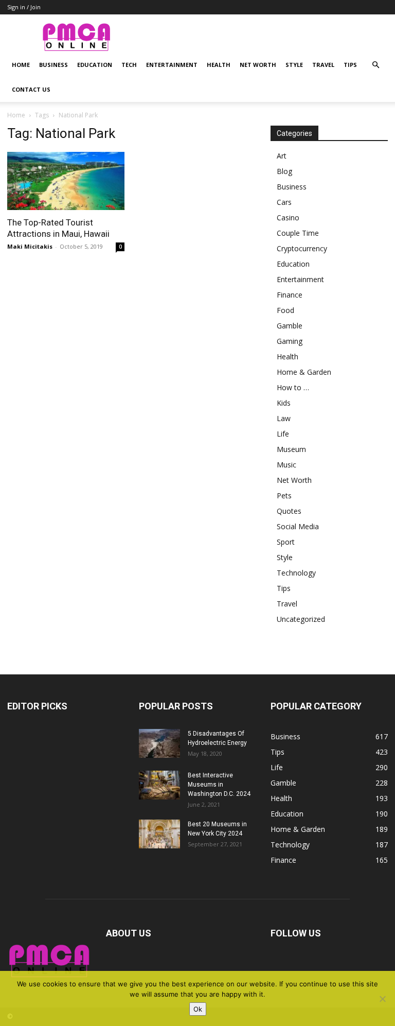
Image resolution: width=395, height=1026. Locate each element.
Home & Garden (304, 372)
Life (283, 434)
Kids (284, 403)
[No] (382, 999)
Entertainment (172, 64)
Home (21, 64)
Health (218, 64)
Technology (296, 573)
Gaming (289, 341)
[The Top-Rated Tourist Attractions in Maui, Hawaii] (65, 181)
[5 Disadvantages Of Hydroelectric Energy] (159, 743)
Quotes (289, 511)
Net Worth (258, 64)
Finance (289, 295)
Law (284, 418)
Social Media (298, 526)
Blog (284, 171)
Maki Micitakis (29, 246)
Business (53, 64)
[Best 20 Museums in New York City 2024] (159, 834)
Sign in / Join (24, 7)
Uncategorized (301, 619)
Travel (323, 64)
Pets (284, 495)
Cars (284, 202)
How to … (293, 387)
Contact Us (31, 89)
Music (286, 464)
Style (294, 64)
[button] (375, 65)
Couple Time (298, 233)
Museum (291, 449)
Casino (288, 217)
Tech (129, 64)
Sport (286, 542)
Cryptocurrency (302, 248)
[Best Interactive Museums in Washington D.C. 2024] (159, 785)
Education (94, 64)
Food (285, 310)
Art (281, 156)
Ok (197, 1009)
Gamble (289, 326)
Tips (350, 64)
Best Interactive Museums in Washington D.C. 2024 (219, 784)
